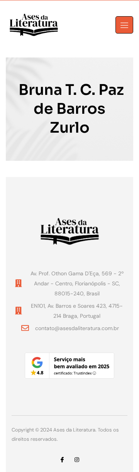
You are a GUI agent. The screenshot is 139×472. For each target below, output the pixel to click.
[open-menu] (124, 25)
